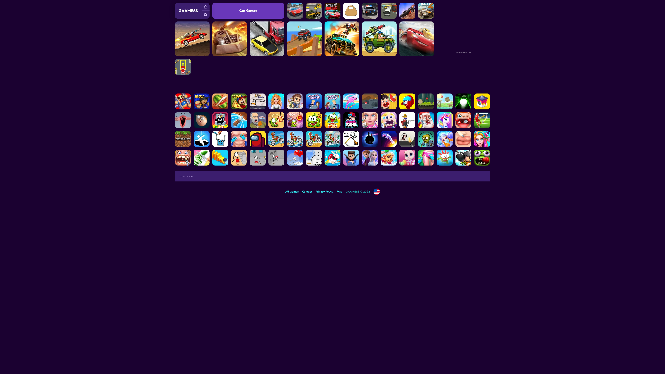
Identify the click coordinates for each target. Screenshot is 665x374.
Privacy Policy (324, 192)
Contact (307, 192)
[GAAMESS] (188, 10)
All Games (292, 192)
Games (206, 7)
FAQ (339, 192)
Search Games (206, 15)
